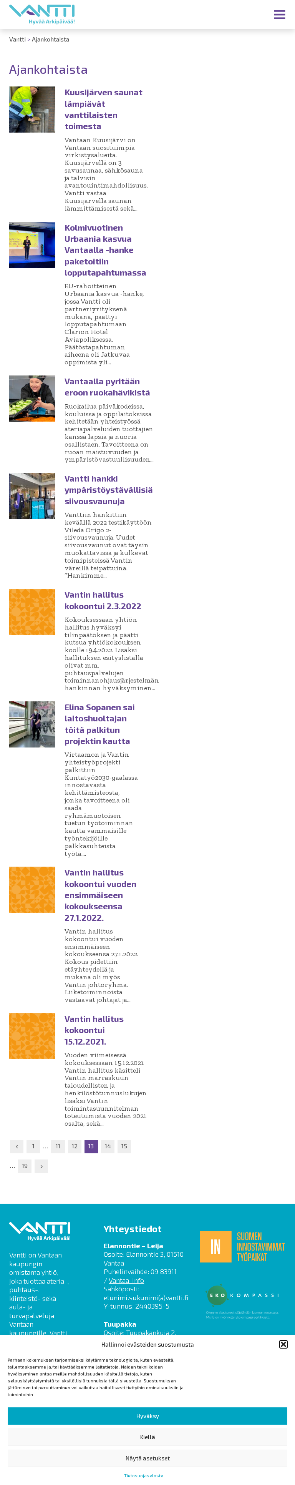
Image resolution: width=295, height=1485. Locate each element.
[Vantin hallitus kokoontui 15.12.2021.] (32, 1036)
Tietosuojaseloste (143, 1475)
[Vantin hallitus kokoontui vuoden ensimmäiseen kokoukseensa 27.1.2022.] (32, 890)
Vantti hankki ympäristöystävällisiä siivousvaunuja (109, 489)
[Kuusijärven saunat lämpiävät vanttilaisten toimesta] (32, 109)
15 (124, 1145)
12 (75, 1145)
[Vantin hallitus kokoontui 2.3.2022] (32, 612)
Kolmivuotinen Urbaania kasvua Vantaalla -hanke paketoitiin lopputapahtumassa (105, 249)
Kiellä (147, 1437)
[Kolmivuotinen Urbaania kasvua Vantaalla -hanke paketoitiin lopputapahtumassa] (32, 245)
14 (108, 1145)
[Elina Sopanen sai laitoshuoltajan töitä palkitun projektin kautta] (32, 724)
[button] (283, 1344)
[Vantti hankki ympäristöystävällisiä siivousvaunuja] (32, 496)
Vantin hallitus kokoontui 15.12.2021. (94, 1029)
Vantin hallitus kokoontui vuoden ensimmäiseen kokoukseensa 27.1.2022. (100, 894)
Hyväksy (147, 1415)
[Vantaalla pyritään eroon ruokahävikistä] (32, 398)
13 (91, 1145)
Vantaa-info (126, 1280)
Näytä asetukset (148, 1458)
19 (25, 1165)
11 (58, 1145)
